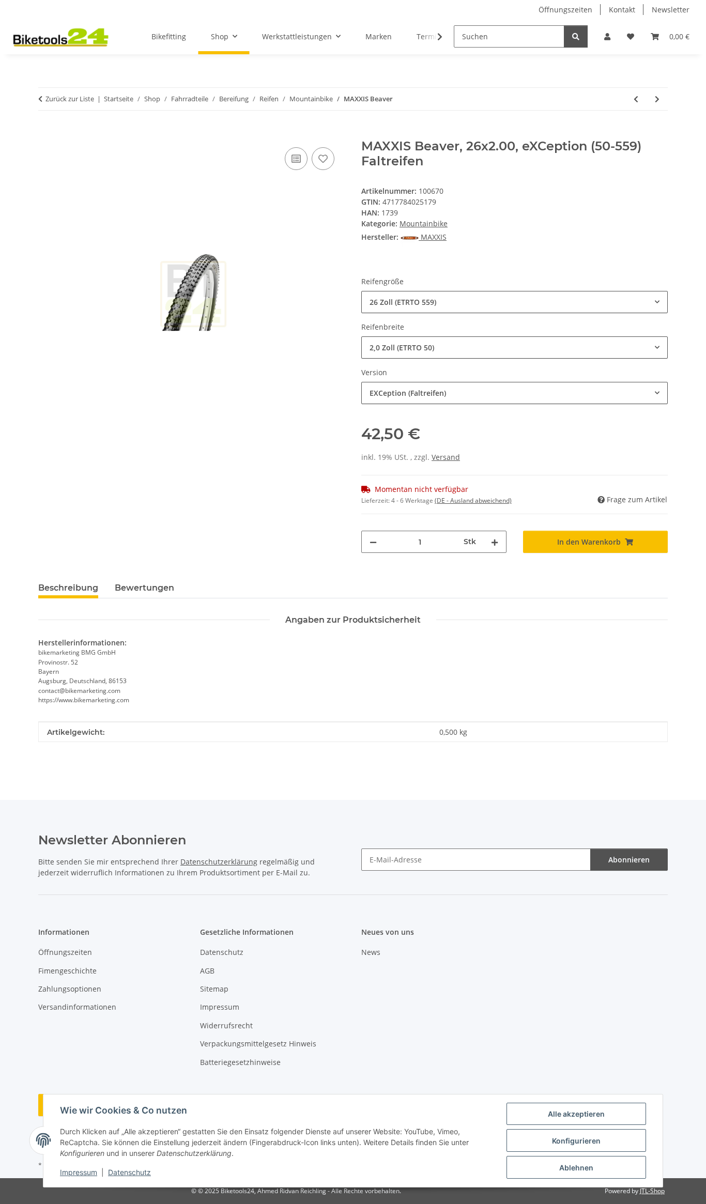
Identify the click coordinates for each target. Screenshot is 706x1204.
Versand (446, 457)
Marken (378, 36)
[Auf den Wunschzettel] (323, 158)
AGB (207, 971)
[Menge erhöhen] (494, 541)
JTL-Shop (652, 1190)
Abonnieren (629, 860)
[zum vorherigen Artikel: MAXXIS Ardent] (636, 99)
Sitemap (214, 989)
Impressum (78, 1172)
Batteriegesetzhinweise (240, 1062)
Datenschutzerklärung (218, 862)
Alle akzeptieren (576, 1113)
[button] (607, 36)
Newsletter (670, 9)
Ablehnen (576, 1167)
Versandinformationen (77, 1007)
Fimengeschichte (67, 971)
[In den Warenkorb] (46, 133)
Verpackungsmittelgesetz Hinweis (258, 1043)
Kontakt (622, 9)
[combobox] (514, 302)
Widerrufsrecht (226, 1025)
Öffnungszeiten (565, 9)
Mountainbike (424, 223)
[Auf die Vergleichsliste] (296, 158)
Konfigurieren (576, 1140)
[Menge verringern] (373, 541)
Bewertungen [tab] (144, 588)
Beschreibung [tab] (68, 588)
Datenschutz (129, 1172)
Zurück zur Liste (69, 98)
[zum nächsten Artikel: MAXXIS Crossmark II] (657, 99)
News (370, 952)
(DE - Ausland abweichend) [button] (473, 500)
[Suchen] (576, 36)
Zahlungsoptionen (69, 989)
